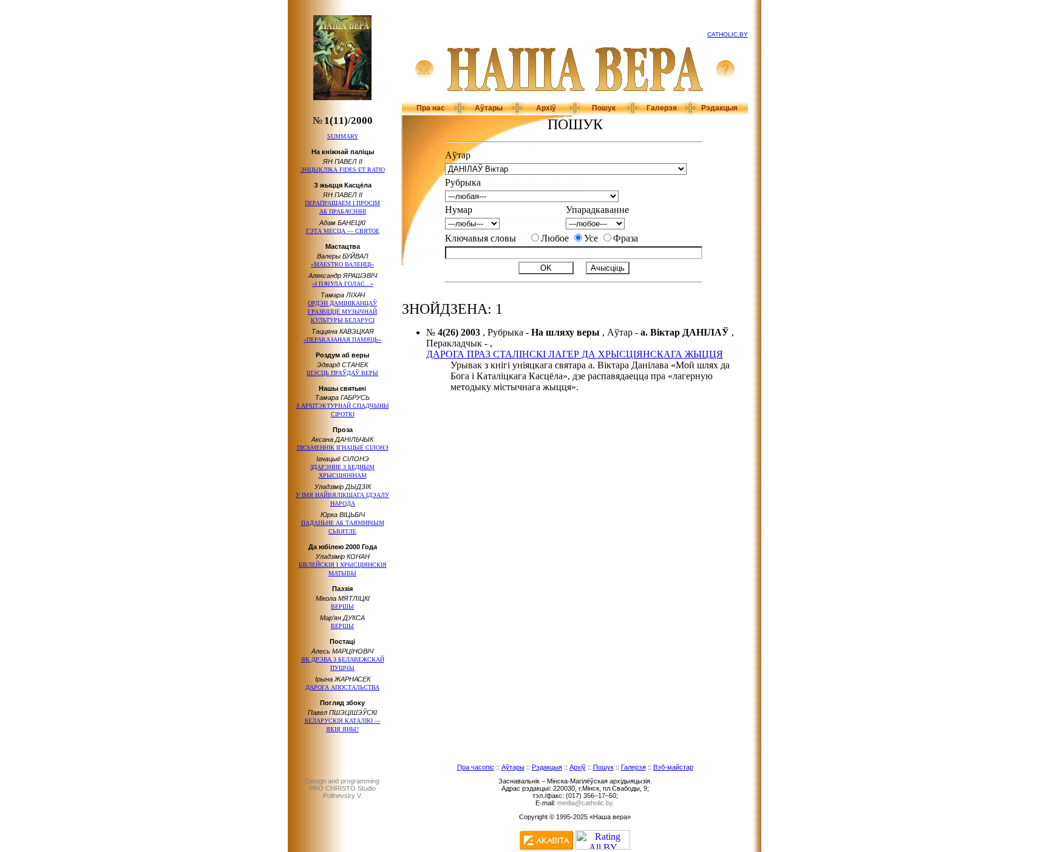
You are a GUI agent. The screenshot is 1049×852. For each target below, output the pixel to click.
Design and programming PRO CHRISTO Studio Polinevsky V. (342, 788)
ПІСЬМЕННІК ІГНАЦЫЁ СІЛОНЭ (343, 447)
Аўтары (489, 108)
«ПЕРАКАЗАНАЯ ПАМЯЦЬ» (342, 339)
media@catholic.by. (585, 802)
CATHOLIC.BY (727, 34)
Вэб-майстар (673, 767)
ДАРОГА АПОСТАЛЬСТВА (342, 687)
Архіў (546, 108)
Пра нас (430, 108)
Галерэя (662, 108)
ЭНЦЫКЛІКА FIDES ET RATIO (342, 169)
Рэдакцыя (719, 108)
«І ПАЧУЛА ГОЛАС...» (342, 283)
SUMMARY (342, 136)
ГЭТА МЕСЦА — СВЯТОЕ (342, 231)
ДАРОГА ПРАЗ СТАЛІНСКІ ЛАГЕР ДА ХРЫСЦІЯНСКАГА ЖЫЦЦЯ (574, 354)
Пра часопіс (475, 767)
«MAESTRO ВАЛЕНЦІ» (342, 264)
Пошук (604, 108)
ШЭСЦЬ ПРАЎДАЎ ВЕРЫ (342, 373)
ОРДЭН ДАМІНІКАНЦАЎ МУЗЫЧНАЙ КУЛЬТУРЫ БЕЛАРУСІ (342, 311)
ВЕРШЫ (342, 606)
